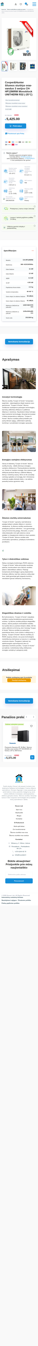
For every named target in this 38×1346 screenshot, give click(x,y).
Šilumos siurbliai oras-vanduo (20, 9)
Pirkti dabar (17, 126)
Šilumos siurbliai (10, 9)
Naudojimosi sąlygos (9, 900)
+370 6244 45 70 (20, 851)
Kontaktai (19, 819)
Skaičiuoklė (19, 812)
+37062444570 (29, 158)
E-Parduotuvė (19, 822)
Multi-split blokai (19, 826)
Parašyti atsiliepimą (19, 680)
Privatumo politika (24, 900)
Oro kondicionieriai (12, 100)
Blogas (19, 816)
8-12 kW (8, 109)
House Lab (4, 9)
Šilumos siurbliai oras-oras (15, 103)
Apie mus (19, 809)
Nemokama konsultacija (19, 342)
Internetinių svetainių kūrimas (12, 897)
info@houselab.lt (26, 157)
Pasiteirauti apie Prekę (16, 133)
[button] (27, 717)
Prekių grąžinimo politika (10, 903)
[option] (19, 742)
